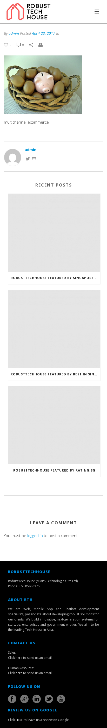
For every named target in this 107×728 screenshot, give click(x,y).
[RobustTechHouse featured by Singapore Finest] (54, 233)
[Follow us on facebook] (12, 699)
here (19, 657)
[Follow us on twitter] (49, 699)
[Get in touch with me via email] (34, 158)
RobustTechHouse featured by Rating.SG (54, 470)
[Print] (43, 44)
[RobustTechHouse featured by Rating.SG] (54, 425)
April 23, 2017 (43, 33)
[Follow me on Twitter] (28, 158)
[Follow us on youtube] (61, 699)
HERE (19, 720)
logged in (35, 535)
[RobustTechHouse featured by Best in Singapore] (54, 329)
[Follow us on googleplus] (24, 699)
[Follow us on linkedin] (36, 699)
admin (14, 33)
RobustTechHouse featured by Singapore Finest (55, 278)
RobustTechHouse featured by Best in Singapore (55, 374)
